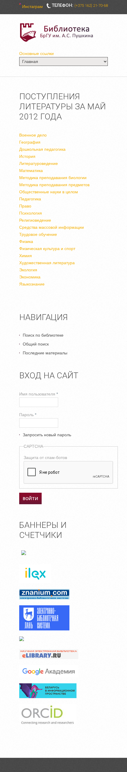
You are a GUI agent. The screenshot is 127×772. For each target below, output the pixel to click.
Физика (26, 241)
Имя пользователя (38, 394)
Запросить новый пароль (47, 434)
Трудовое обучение (38, 234)
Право (25, 206)
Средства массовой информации (51, 227)
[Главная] (57, 32)
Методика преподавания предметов (54, 184)
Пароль (27, 414)
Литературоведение (38, 163)
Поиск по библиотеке (43, 335)
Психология (30, 213)
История (27, 156)
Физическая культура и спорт (47, 248)
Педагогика (30, 199)
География (29, 142)
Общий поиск (36, 344)
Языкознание (32, 284)
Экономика (29, 277)
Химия (25, 255)
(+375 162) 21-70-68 (91, 5)
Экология (28, 269)
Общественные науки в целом (48, 191)
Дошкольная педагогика (42, 149)
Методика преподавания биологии (53, 177)
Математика (31, 170)
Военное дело (33, 135)
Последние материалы (45, 353)
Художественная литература (47, 262)
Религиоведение (35, 220)
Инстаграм (32, 6)
